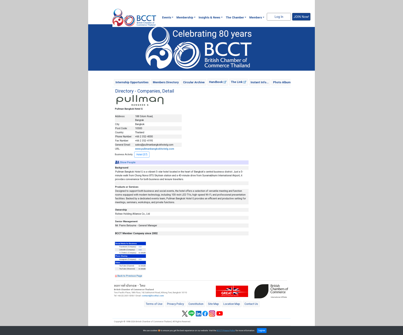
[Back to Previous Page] (116, 275)
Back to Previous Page (129, 275)
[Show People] (117, 162)
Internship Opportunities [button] (132, 82)
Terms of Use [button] (154, 304)
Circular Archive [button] (194, 82)
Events (166, 17)
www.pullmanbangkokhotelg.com (154, 148)
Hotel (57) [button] (141, 154)
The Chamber (235, 17)
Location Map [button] (231, 304)
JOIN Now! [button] (301, 17)
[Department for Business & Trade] (232, 291)
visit (140, 247)
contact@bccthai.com (153, 295)
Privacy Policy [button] (175, 304)
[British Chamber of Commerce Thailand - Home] (134, 17)
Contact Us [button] (251, 304)
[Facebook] (205, 313)
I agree (261, 330)
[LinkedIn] (198, 313)
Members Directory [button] (166, 82)
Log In (279, 17)
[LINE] (191, 313)
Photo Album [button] (282, 82)
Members (255, 17)
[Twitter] (185, 313)
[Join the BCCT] (201, 47)
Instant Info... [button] (260, 82)
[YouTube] (219, 313)
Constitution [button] (195, 304)
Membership (184, 17)
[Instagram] (212, 313)
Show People (128, 162)
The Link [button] (237, 82)
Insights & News (209, 17)
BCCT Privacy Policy (226, 330)
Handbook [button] (216, 82)
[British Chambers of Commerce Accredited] (272, 291)
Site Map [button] (213, 304)
